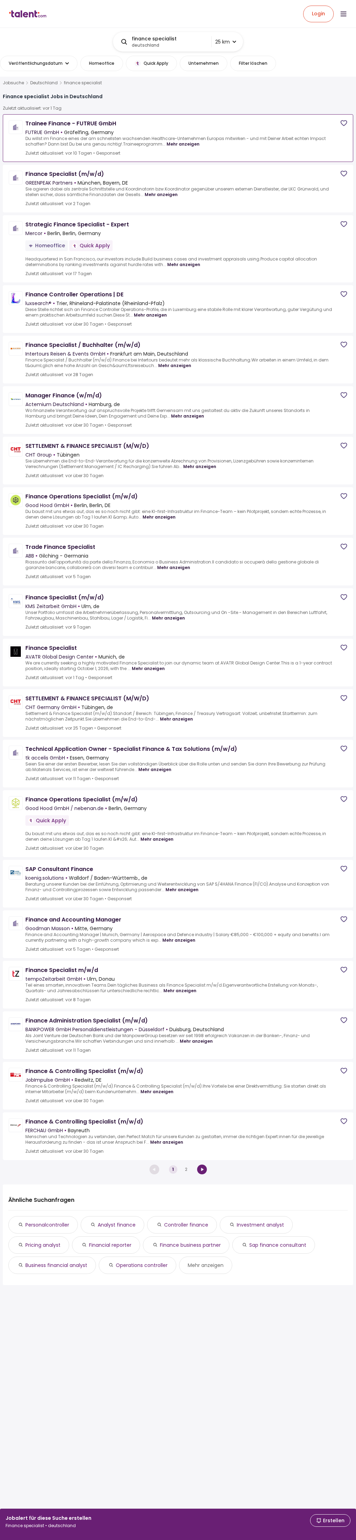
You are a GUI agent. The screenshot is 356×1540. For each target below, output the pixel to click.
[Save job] (343, 123)
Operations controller (142, 1265)
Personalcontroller (47, 1224)
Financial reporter (110, 1245)
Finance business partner (190, 1245)
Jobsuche (13, 83)
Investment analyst (260, 1224)
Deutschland (44, 83)
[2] (202, 1169)
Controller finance (186, 1224)
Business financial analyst (56, 1265)
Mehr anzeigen (183, 144)
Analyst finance (117, 1224)
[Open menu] (343, 14)
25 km (222, 41)
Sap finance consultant (277, 1245)
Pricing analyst (42, 1245)
